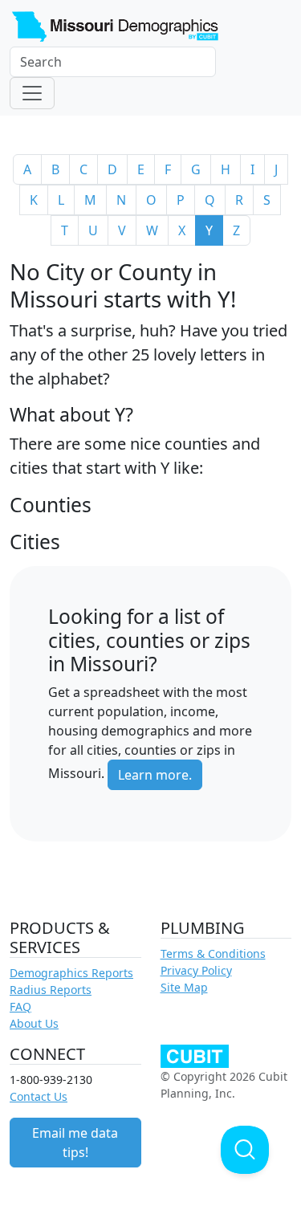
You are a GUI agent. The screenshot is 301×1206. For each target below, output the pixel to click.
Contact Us (38, 1096)
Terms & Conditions (213, 953)
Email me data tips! (75, 1142)
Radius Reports (51, 989)
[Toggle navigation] (32, 93)
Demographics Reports (71, 972)
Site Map (184, 987)
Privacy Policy (196, 970)
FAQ (20, 1006)
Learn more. (155, 775)
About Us (34, 1023)
